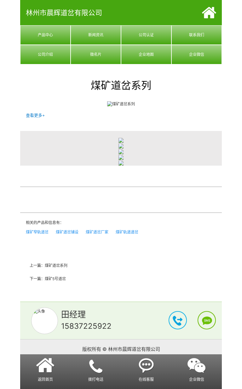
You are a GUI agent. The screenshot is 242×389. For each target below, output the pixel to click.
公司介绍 (45, 54)
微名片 (95, 54)
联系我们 (196, 34)
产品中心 (45, 34)
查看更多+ (35, 115)
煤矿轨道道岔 (127, 232)
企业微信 (196, 54)
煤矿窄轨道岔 (37, 232)
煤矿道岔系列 (56, 265)
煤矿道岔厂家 (97, 232)
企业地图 (146, 54)
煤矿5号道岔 (55, 278)
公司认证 (146, 34)
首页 (209, 12)
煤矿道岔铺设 (67, 232)
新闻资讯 (95, 34)
